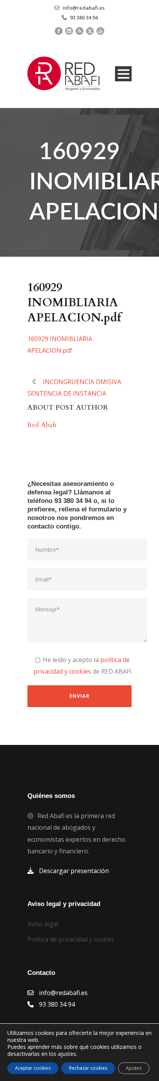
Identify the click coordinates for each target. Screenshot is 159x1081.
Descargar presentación (74, 871)
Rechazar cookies (88, 1068)
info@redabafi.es (84, 7)
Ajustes (134, 1068)
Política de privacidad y (70, 939)
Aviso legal (42, 924)
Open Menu (123, 73)
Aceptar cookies (33, 1068)
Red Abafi (41, 424)
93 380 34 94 (84, 17)
